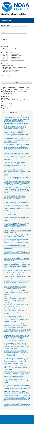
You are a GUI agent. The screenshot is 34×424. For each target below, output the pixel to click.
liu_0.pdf (9, 106)
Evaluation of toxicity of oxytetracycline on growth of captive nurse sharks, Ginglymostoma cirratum (17, 201)
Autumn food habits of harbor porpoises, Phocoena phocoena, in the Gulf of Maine (17, 178)
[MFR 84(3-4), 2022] (17, 57)
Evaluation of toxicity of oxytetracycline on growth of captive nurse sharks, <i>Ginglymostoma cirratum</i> (17, 282)
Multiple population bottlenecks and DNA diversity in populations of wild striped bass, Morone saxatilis (17, 218)
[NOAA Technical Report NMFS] (14, 70)
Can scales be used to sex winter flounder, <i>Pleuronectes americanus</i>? (15, 287)
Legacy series (5, 64)
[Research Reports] (14, 68)
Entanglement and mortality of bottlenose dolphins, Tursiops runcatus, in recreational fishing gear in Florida (17, 246)
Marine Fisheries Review (18, 53)
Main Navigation (6, 20)
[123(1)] (4, 57)
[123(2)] (4, 59)
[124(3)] (4, 56)
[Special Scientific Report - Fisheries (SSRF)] (14, 67)
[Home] (15, 7)
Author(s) (4, 39)
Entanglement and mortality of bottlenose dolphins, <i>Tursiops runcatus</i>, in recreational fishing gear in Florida (17, 258)
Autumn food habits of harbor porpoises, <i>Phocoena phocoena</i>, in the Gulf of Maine (16, 392)
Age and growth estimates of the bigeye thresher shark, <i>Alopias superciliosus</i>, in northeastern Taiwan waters (17, 367)
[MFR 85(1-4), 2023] (17, 56)
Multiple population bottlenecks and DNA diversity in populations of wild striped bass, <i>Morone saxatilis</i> (17, 292)
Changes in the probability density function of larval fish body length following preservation (17, 235)
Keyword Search (6, 25)
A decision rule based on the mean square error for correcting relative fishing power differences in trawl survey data (17, 157)
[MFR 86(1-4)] (17, 54)
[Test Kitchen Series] (14, 65)
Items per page (5, 75)
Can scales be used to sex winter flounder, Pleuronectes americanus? (15, 213)
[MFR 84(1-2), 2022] (17, 59)
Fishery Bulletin (5, 53)
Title (2, 32)
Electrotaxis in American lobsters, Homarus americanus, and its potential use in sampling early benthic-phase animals (17, 230)
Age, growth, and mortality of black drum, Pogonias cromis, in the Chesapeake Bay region (16, 152)
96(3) (7, 96)
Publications (4, 46)
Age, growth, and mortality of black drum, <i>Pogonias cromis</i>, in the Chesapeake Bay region (16, 380)
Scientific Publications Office (13, 13)
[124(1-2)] (4, 54)
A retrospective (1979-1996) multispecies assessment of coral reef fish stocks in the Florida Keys (17, 252)
